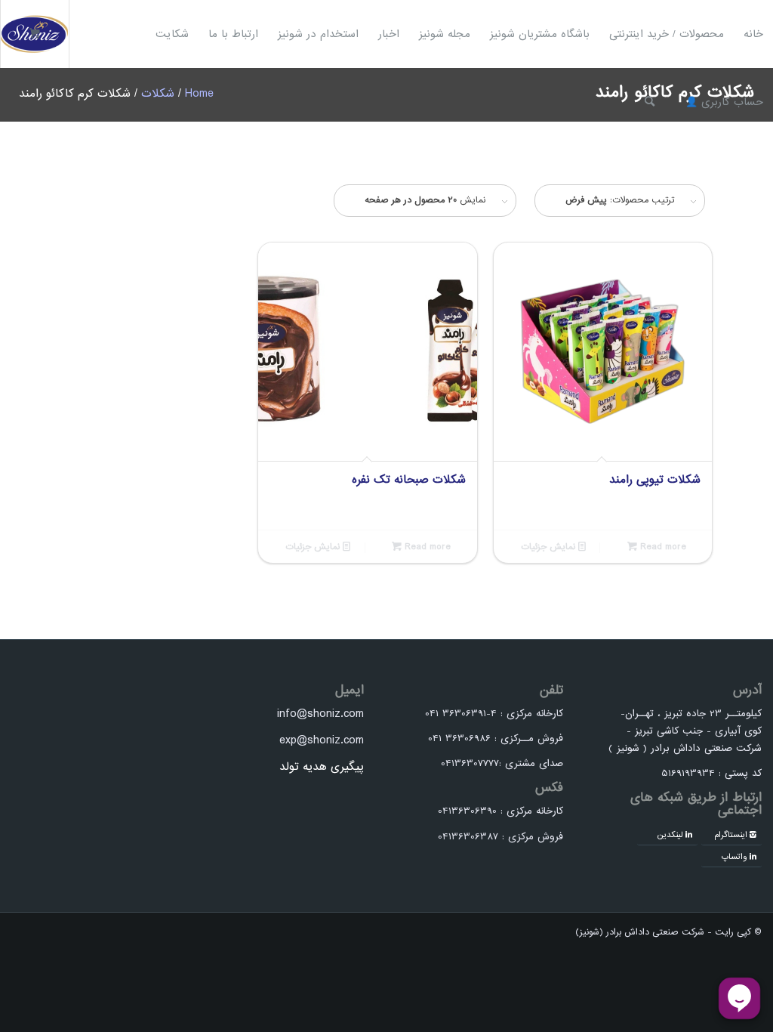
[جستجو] (649, 102)
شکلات (157, 94)
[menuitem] (753, 34)
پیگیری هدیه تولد (321, 767)
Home (199, 94)
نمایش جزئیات (549, 547)
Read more (661, 547)
